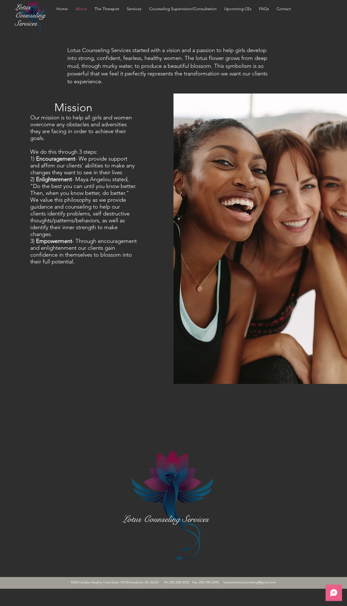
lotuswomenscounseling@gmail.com (249, 582)
